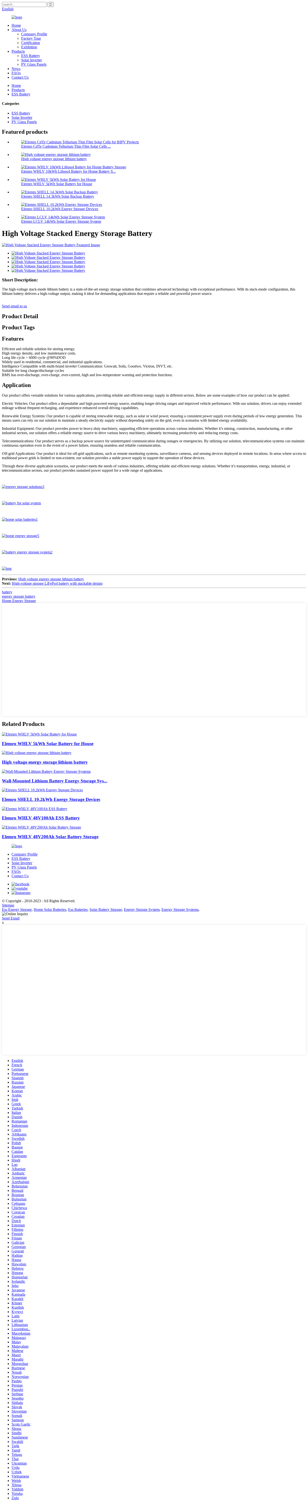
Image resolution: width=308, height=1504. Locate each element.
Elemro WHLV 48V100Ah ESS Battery (41, 817)
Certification (30, 43)
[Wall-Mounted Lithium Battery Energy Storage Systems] (46, 771)
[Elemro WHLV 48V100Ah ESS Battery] (34, 809)
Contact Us (20, 77)
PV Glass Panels (33, 64)
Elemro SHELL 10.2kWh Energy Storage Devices (59, 209)
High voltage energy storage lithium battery (54, 159)
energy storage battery (18, 596)
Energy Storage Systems (180, 909)
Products (18, 51)
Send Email (10, 918)
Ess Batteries (78, 909)
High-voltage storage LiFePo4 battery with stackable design (57, 583)
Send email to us (14, 306)
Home (16, 25)
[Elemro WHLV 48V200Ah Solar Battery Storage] (41, 827)
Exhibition (29, 47)
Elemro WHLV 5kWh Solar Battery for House (56, 184)
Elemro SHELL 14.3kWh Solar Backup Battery (57, 196)
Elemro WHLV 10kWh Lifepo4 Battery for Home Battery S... (68, 171)
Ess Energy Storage (17, 909)
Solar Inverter (31, 60)
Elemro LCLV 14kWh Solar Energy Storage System (61, 221)
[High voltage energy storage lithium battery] (36, 753)
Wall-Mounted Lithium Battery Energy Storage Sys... (54, 780)
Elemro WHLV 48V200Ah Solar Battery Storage (50, 836)
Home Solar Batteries (50, 909)
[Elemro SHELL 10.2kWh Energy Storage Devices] (42, 790)
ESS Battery (30, 56)
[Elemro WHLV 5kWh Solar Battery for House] (39, 734)
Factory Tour (31, 38)
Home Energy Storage (19, 601)
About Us (19, 30)
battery (7, 592)
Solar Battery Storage (106, 909)
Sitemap (8, 905)
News (16, 69)
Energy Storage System (142, 909)
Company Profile (34, 34)
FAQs (16, 73)
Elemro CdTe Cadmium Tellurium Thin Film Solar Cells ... (66, 146)
